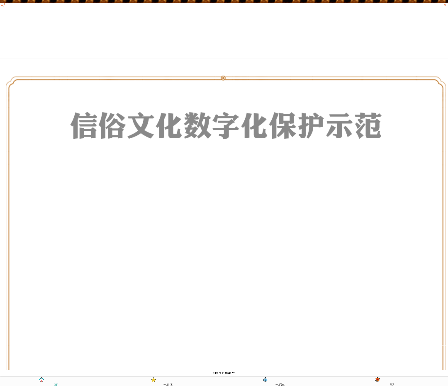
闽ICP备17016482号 (224, 373)
